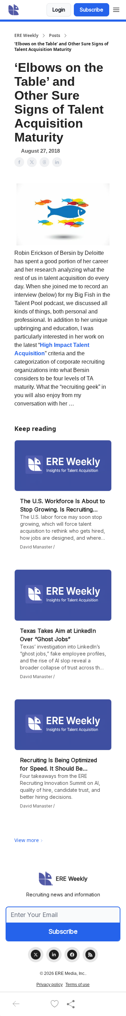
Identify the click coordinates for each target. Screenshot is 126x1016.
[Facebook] (72, 954)
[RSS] (90, 954)
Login (58, 10)
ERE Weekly (26, 35)
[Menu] (116, 8)
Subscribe (91, 10)
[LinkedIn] (54, 954)
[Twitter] (35, 954)
